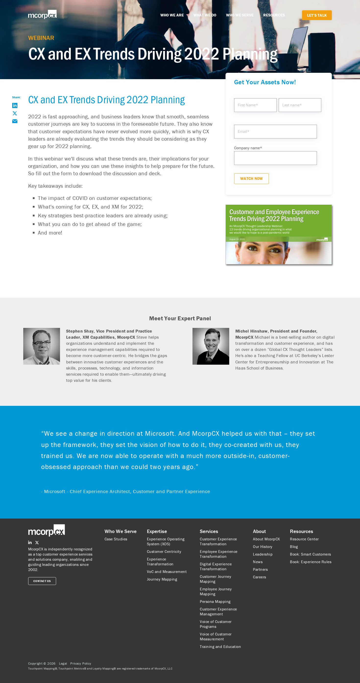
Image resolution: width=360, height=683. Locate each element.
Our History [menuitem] (263, 546)
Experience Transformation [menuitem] (160, 561)
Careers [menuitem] (259, 576)
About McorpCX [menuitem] (266, 538)
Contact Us (42, 581)
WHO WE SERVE (239, 14)
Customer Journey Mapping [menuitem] (215, 579)
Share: (16, 97)
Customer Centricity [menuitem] (164, 551)
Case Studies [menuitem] (116, 538)
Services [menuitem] (209, 531)
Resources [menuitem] (301, 531)
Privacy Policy (80, 663)
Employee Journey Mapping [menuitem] (216, 591)
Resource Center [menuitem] (304, 538)
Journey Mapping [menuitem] (162, 579)
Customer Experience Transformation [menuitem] (218, 541)
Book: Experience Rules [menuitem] (310, 561)
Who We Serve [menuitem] (121, 531)
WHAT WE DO (204, 14)
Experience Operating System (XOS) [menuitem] (166, 541)
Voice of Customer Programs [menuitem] (216, 624)
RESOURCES (274, 14)
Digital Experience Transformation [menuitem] (216, 566)
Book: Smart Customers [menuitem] (310, 554)
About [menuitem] (259, 531)
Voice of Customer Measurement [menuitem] (216, 636)
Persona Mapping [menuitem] (215, 601)
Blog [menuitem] (294, 546)
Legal (63, 663)
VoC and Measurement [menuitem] (167, 571)
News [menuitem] (258, 561)
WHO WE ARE (172, 14)
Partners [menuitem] (260, 569)
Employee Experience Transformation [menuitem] (219, 554)
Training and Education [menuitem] (220, 646)
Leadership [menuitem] (263, 554)
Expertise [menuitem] (157, 531)
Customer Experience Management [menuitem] (218, 611)
